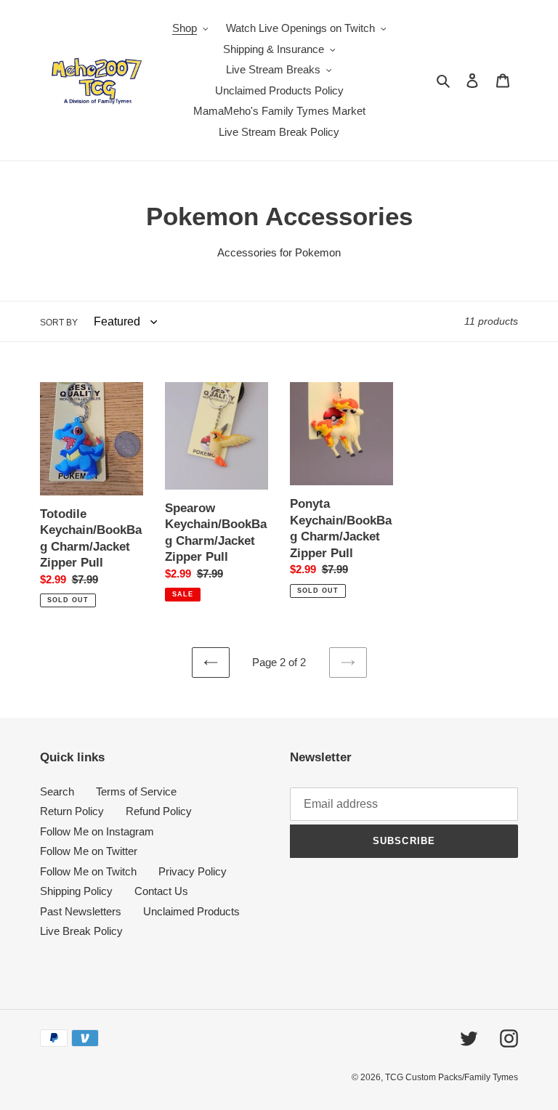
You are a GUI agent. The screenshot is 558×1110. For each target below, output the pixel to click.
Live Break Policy (81, 931)
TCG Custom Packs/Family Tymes (451, 1077)
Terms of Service (136, 791)
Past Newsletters (80, 911)
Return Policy (72, 811)
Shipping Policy (76, 891)
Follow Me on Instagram (97, 831)
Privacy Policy (192, 871)
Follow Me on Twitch (88, 871)
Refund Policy (159, 811)
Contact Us (161, 891)
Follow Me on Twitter (88, 851)
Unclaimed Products (191, 911)
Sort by (59, 322)
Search (57, 791)
